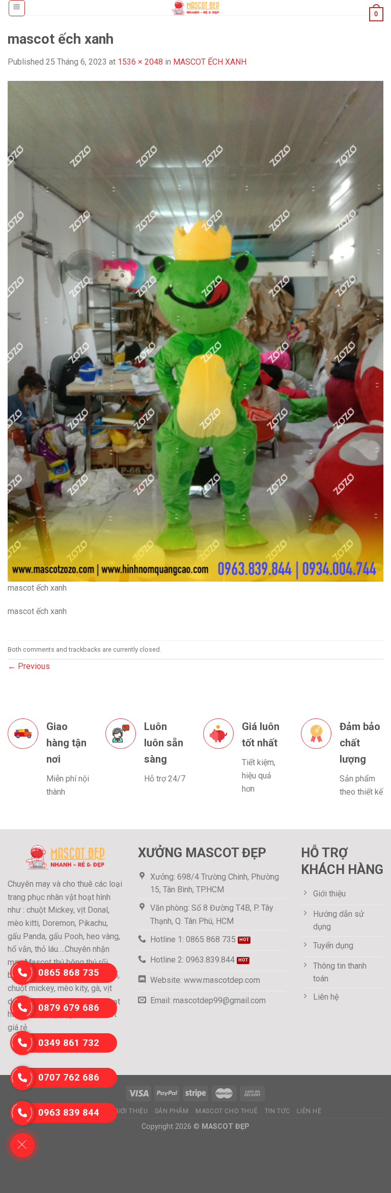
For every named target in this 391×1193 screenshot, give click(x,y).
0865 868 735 (68, 972)
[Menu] (17, 8)
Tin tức (277, 1111)
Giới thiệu (131, 1111)
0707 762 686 (68, 1077)
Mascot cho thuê (227, 1111)
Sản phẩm (172, 1111)
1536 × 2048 (140, 62)
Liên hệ (309, 1111)
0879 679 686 (68, 1007)
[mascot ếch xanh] (195, 330)
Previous (29, 666)
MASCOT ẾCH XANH (209, 62)
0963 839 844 (68, 1112)
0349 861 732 (68, 1042)
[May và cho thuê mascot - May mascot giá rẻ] (195, 7)
